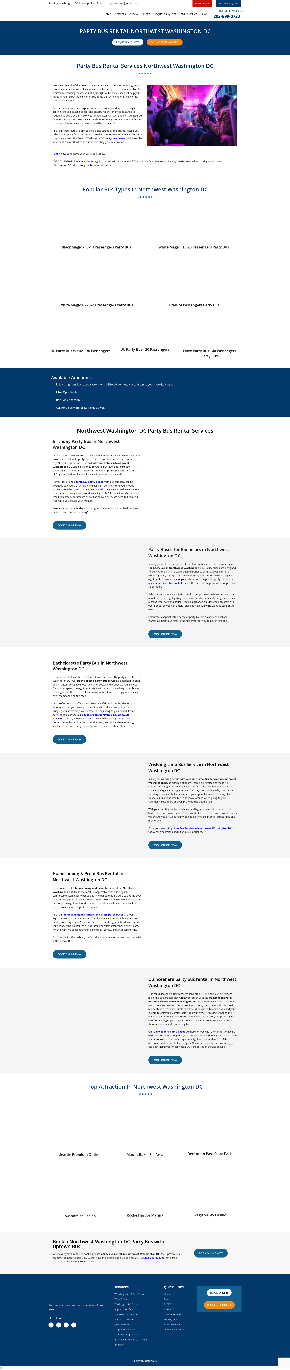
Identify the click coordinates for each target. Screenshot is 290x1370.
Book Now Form (173, 1324)
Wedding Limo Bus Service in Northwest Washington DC (196, 828)
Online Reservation (174, 1329)
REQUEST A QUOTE (165, 14)
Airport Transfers (123, 1309)
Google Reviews (172, 1314)
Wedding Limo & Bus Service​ (130, 1294)
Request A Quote (228, 3)
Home (167, 1294)
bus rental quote (100, 165)
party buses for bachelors (169, 583)
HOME (107, 14)
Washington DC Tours (126, 1304)
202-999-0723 (226, 16)
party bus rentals (116, 138)
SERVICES (120, 14)
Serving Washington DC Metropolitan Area (76, 3)
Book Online (202, 3)
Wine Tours (120, 1299)
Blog (204, 14)
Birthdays (119, 1344)
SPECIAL (134, 14)
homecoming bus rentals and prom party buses (93, 914)
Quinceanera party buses (169, 1031)
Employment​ (189, 14)
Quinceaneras (121, 1324)
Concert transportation (126, 1334)
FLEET (146, 14)
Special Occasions (124, 1319)
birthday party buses (89, 481)
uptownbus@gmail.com (123, 3)
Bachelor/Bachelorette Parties (130, 1339)
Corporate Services (124, 1329)
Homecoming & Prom (126, 1314)
